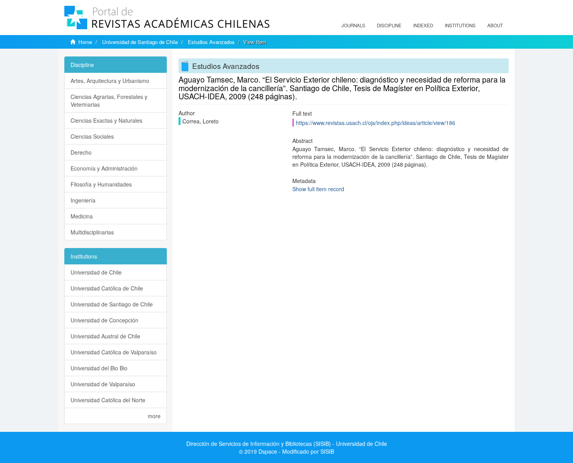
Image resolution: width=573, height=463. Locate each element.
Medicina (82, 216)
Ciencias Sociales (92, 136)
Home (85, 42)
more (154, 416)
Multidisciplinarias (92, 232)
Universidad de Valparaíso (103, 384)
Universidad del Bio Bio (99, 368)
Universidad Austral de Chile (105, 336)
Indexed (423, 25)
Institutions (460, 25)
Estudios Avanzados (211, 42)
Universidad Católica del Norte (108, 400)
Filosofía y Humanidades (101, 184)
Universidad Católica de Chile (107, 288)
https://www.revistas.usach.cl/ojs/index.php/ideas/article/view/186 (375, 123)
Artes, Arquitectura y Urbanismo (110, 81)
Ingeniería (83, 200)
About (495, 25)
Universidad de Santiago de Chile (140, 42)
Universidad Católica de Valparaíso (114, 352)
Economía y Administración (104, 168)
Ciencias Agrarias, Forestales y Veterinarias (109, 100)
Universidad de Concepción (104, 320)
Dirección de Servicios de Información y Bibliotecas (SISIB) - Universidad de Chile (286, 443)
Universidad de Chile (96, 272)
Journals (353, 25)
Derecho (81, 152)
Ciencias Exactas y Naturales (106, 120)
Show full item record (318, 189)
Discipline (389, 25)
